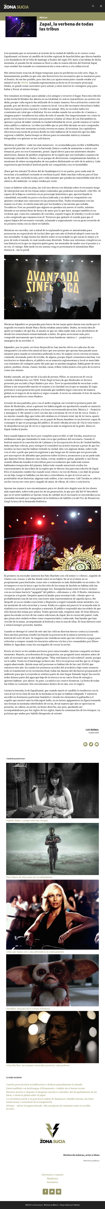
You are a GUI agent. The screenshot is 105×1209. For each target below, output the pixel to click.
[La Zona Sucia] (16, 6)
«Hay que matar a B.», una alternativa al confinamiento (35, 952)
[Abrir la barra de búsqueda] (93, 6)
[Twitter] (52, 1192)
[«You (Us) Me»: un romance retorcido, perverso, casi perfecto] (52, 1062)
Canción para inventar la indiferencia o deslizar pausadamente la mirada (44, 1084)
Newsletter (52, 1182)
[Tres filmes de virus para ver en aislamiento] (52, 874)
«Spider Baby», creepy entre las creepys (27, 820)
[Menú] (101, 6)
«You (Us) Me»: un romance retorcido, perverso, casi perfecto (37, 1065)
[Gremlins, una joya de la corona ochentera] (52, 1005)
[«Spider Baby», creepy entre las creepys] (52, 817)
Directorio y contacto (52, 1174)
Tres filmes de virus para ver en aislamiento (29, 877)
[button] (85, 744)
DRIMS (24, 82)
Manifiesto (52, 1178)
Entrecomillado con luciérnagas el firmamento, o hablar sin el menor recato (45, 1088)
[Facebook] (45, 1192)
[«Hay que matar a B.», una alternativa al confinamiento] (52, 949)
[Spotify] (58, 1192)
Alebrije (76, 1205)
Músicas (43, 17)
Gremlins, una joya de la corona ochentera (28, 1008)
